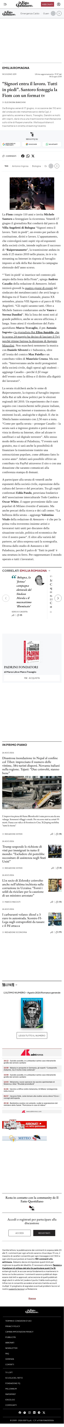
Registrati (44, 1233)
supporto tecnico (16, 1288)
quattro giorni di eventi (39, 288)
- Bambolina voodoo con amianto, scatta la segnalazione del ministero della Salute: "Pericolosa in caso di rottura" (31, 1104)
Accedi (19, 1233)
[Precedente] (5, 598)
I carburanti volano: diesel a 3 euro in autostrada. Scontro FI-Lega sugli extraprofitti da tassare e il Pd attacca (23, 920)
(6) (60, 868)
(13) (60, 902)
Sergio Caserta (19, 612)
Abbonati (47, 4)
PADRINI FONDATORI (21, 667)
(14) (60, 834)
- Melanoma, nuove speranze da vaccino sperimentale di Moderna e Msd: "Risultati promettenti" (29, 1083)
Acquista (32, 678)
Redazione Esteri (12, 834)
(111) (60, 932)
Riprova (32, 1298)
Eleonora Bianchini (14, 102)
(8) (21, 615)
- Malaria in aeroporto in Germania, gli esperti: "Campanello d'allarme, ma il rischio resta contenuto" (30, 1069)
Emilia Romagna (15, 68)
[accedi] (58, 4)
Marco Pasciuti (11, 902)
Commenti (11, 156)
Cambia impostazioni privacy (19, 1332)
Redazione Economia (14, 932)
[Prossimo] (58, 598)
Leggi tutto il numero (32, 1035)
